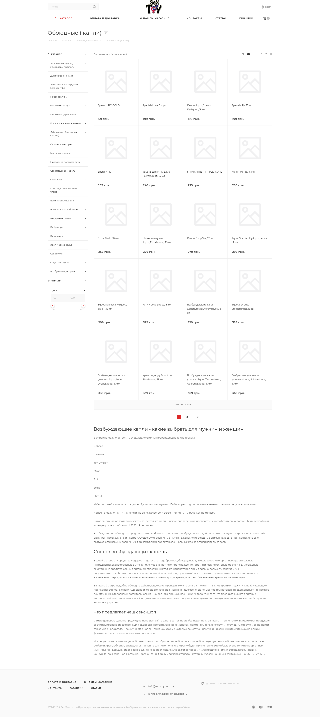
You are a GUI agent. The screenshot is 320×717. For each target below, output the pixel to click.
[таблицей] (271, 54)
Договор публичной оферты (222, 683)
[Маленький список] (243, 54)
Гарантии (76, 688)
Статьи (96, 688)
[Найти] (94, 6)
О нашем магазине (98, 682)
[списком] (266, 54)
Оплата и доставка (62, 682)
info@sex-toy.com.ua (161, 686)
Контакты (55, 688)
